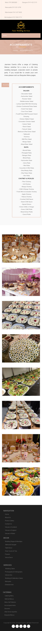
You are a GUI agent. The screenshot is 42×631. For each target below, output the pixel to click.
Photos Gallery (9, 520)
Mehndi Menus (9, 599)
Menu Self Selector (10, 602)
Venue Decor (9, 557)
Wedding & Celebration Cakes (14, 578)
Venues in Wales (10, 533)
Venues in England (10, 530)
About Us (8, 517)
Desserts (7, 608)
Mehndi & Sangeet (10, 544)
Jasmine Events (20, 623)
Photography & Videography (13, 572)
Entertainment (9, 584)
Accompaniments (26, 50)
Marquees (8, 581)
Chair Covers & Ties (11, 551)
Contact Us (8, 524)
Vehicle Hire (8, 575)
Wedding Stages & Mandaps (13, 541)
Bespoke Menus (9, 615)
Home (15, 50)
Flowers (7, 554)
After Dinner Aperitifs (10, 612)
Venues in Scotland (11, 527)
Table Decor (8, 548)
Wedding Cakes (10, 568)
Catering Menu (9, 596)
